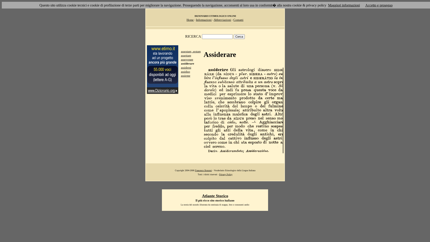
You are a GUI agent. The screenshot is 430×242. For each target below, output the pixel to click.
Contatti (238, 20)
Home (190, 20)
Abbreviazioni (222, 20)
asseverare (187, 59)
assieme (185, 75)
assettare (186, 55)
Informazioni (204, 20)
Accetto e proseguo (379, 5)
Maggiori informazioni (344, 5)
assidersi (186, 67)
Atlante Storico (215, 196)
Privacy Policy (225, 174)
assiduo (185, 71)
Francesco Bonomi (203, 170)
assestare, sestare (191, 51)
